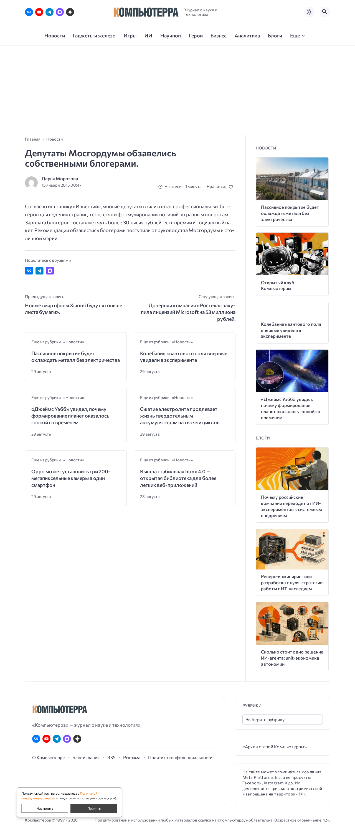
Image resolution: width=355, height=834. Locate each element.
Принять (94, 808)
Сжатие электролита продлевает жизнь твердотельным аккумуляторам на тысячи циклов (180, 416)
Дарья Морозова (60, 178)
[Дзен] (70, 12)
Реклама (131, 757)
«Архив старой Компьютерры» (274, 746)
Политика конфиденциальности (180, 757)
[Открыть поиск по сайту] (325, 12)
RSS (111, 757)
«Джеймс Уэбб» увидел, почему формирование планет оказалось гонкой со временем (70, 416)
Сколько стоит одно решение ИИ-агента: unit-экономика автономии (292, 658)
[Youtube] (39, 12)
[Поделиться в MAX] (50, 271)
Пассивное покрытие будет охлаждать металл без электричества (75, 356)
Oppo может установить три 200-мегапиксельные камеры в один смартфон (70, 478)
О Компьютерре (48, 757)
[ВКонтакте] (29, 12)
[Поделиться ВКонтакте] (29, 271)
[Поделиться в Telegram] (40, 271)
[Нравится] (232, 186)
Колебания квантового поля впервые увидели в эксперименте (183, 356)
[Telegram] (49, 12)
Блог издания (86, 757)
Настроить (45, 808)
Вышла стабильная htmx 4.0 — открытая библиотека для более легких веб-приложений (178, 478)
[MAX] (60, 12)
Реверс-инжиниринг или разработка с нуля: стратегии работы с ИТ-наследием (292, 582)
